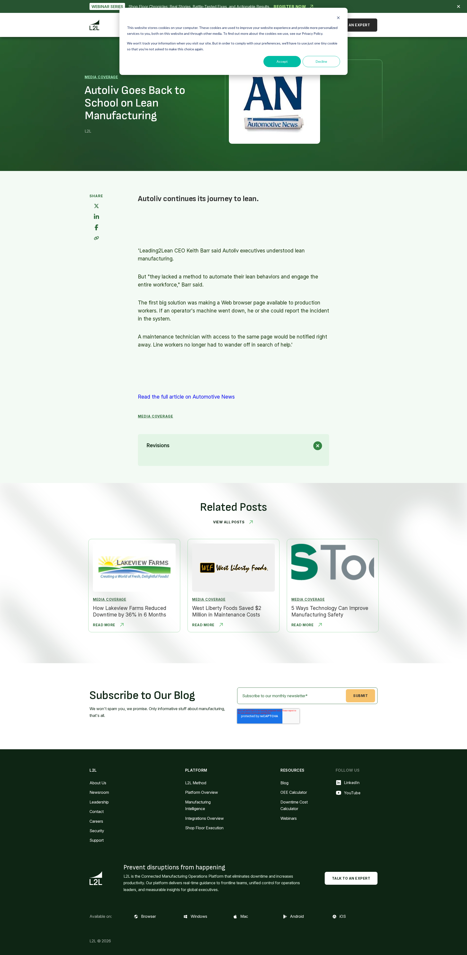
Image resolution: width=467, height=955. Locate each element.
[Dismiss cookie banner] (338, 18)
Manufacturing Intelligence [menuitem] (198, 805)
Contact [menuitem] (97, 811)
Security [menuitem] (97, 830)
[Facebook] (96, 227)
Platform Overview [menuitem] (201, 792)
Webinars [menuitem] (288, 818)
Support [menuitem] (97, 840)
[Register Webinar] (233, 6)
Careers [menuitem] (96, 821)
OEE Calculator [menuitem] (293, 792)
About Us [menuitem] (98, 782)
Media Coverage (101, 77)
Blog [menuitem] (284, 782)
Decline (321, 61)
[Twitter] (96, 206)
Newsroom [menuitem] (99, 792)
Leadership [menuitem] (99, 802)
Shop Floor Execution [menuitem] (204, 827)
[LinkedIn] (96, 217)
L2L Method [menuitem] (195, 782)
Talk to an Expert (351, 25)
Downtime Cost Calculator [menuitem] (294, 805)
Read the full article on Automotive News (186, 397)
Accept (282, 61)
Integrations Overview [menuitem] (204, 818)
